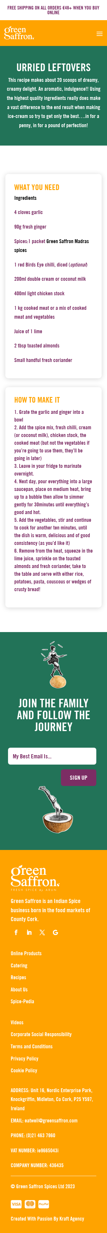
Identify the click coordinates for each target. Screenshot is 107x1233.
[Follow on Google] (55, 932)
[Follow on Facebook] (16, 932)
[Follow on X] (42, 932)
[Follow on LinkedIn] (29, 932)
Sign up (78, 777)
